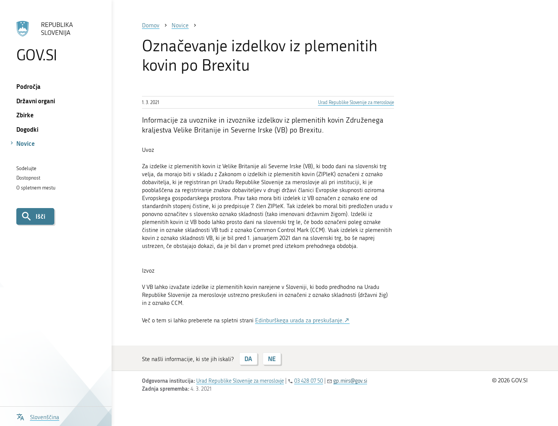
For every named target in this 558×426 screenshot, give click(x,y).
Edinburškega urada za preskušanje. (299, 320)
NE (272, 358)
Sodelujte (26, 168)
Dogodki (27, 129)
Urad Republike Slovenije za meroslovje (356, 102)
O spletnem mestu (35, 188)
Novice (25, 143)
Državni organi (35, 100)
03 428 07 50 (308, 381)
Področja (28, 86)
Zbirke (25, 114)
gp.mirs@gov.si (350, 381)
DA (248, 358)
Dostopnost (28, 178)
